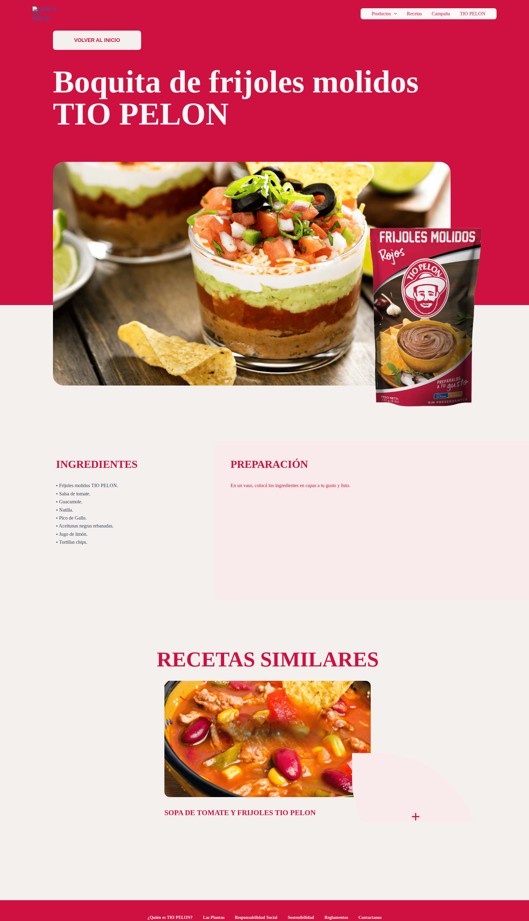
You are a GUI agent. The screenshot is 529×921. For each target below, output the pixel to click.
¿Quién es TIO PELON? (170, 917)
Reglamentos (336, 917)
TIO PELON (473, 13)
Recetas (414, 13)
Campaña (441, 13)
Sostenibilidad (301, 917)
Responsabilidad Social (256, 917)
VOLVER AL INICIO (97, 40)
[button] (394, 13)
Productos (381, 13)
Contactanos (369, 917)
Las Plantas (213, 917)
